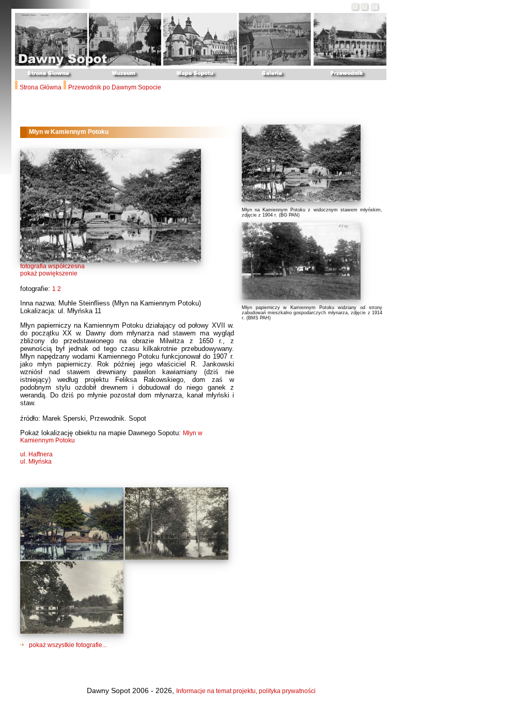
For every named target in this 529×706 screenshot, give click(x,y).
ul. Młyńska (36, 461)
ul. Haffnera (36, 454)
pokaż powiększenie (48, 273)
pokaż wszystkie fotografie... (67, 645)
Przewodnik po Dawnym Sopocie (114, 87)
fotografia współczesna (52, 266)
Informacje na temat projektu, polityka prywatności (246, 691)
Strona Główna (40, 87)
